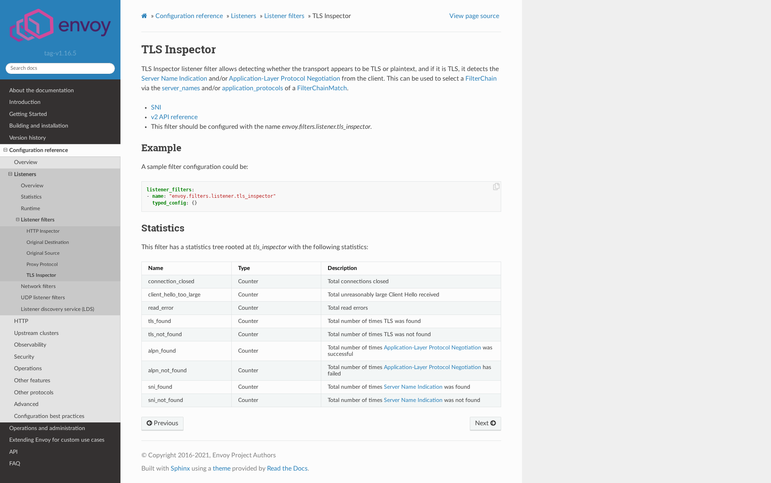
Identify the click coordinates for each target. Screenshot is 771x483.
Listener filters (38, 220)
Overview (25, 162)
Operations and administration (47, 428)
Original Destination (48, 242)
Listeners (25, 174)
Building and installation (38, 126)
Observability (30, 345)
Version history (27, 138)
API (13, 452)
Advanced (26, 404)
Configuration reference (38, 150)
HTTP (21, 321)
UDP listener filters (43, 297)
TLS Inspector (41, 275)
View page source (474, 16)
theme (221, 468)
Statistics (31, 197)
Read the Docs (287, 468)
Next (482, 423)
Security (24, 357)
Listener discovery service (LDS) (57, 309)
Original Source (43, 253)
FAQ (14, 464)
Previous (165, 423)
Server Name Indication (174, 78)
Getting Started (28, 114)
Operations (28, 368)
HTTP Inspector (43, 231)
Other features (32, 380)
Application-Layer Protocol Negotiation (284, 78)
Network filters (38, 286)
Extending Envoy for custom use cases (56, 440)
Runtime (30, 208)
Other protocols (33, 393)
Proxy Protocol (42, 264)
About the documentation (41, 90)
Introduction (25, 102)
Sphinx (180, 468)
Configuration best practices (49, 416)
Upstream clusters (36, 333)
